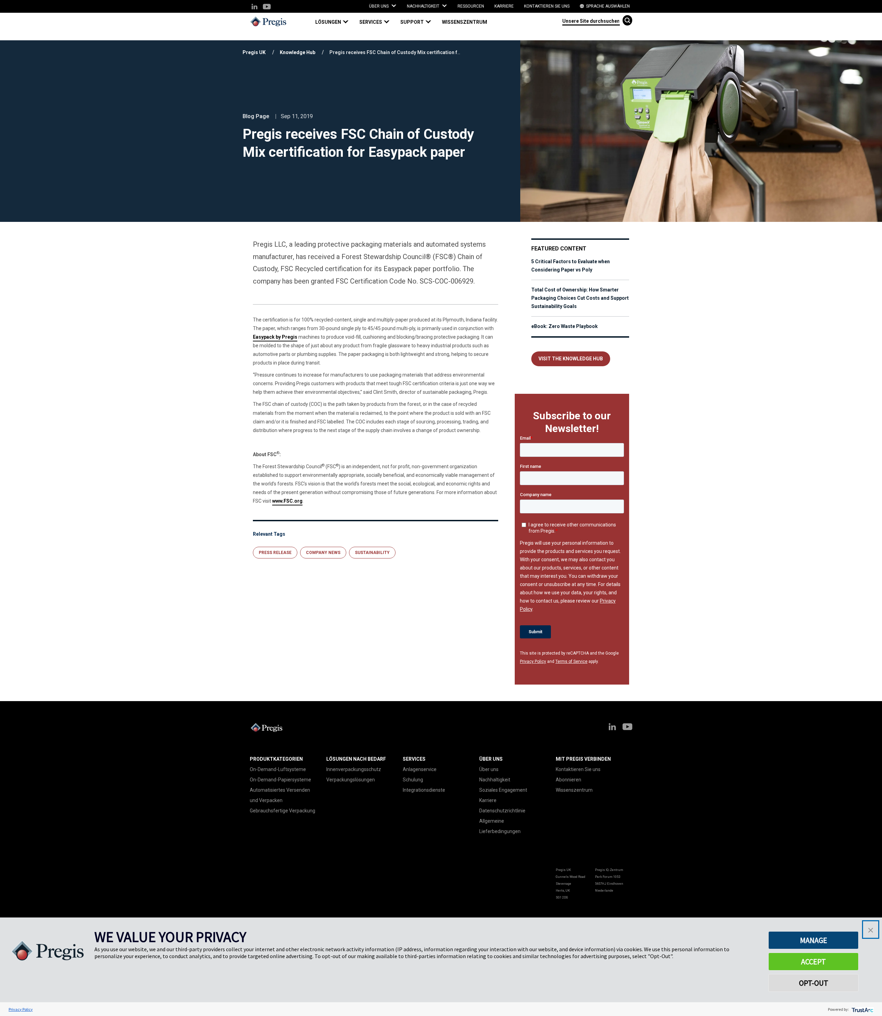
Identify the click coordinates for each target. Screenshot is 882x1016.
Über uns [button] (379, 6)
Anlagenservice (420, 769)
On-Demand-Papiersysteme (280, 779)
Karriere (504, 6)
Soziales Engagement (503, 790)
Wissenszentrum (464, 22)
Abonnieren (568, 779)
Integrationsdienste (424, 790)
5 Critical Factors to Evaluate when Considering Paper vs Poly (570, 266)
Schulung (413, 779)
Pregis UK (254, 52)
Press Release (275, 552)
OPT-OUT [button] (813, 983)
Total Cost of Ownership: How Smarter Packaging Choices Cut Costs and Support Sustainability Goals (580, 298)
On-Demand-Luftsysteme (278, 769)
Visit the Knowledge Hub (571, 358)
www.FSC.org (287, 501)
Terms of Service (571, 661)
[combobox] (591, 20)
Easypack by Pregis (275, 337)
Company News (323, 552)
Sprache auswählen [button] (607, 6)
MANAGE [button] (813, 940)
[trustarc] (862, 1009)
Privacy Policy (533, 661)
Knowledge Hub (297, 52)
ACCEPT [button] (813, 961)
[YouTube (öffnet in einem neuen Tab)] (266, 7)
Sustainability (372, 552)
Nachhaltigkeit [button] (423, 6)
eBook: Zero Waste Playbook (564, 326)
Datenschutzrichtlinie (502, 810)
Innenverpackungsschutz (353, 769)
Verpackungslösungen (350, 779)
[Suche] (627, 20)
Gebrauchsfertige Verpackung (282, 810)
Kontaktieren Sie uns (547, 6)
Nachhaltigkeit (494, 779)
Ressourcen (471, 6)
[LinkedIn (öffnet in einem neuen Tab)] (254, 7)
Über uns (489, 769)
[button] (334, 22)
